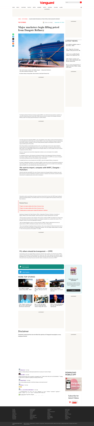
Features (31, 411)
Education (14, 417)
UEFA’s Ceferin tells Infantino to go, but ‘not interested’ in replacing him (56, 305)
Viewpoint (67, 416)
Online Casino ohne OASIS (49, 423)
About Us (27, 423)
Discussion (14, 416)
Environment (32, 410)
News (17, 7)
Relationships (49, 416)
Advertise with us (32, 423)
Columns (56, 7)
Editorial (50, 7)
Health (31, 414)
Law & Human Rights (51, 411)
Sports (44, 7)
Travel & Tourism (68, 414)
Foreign (31, 412)
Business (39, 7)
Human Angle (32, 416)
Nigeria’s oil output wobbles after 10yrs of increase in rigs (32, 206)
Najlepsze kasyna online (64, 423)
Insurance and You (33, 417)
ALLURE (61, 7)
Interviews (49, 409)
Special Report (50, 417)
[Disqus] (41, 353)
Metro (34, 7)
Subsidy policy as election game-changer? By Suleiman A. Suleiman (33, 210)
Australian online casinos (73, 423)
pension (31, 418)
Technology (67, 410)
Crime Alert (14, 414)
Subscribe (73, 290)
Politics (29, 7)
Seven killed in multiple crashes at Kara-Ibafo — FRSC (73, 45)
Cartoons (67, 412)
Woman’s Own (67, 417)
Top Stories (24, 19)
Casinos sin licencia (27, 424)
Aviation (13, 410)
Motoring (49, 414)
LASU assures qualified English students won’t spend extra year (73, 54)
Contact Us (37, 423)
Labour (48, 410)
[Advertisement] (41, 94)
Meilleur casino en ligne (57, 423)
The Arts (66, 411)
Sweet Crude (67, 409)
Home (13, 7)
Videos (66, 415)
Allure (13, 409)
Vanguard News (47, 3)
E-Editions (14, 418)
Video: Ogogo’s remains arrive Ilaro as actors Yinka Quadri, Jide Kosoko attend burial (73, 59)
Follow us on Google (49, 22)
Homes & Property (33, 415)
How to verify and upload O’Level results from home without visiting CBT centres (73, 65)
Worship (66, 418)
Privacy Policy (42, 423)
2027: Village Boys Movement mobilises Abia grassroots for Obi (73, 50)
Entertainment (32, 409)
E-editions (23, 7)
